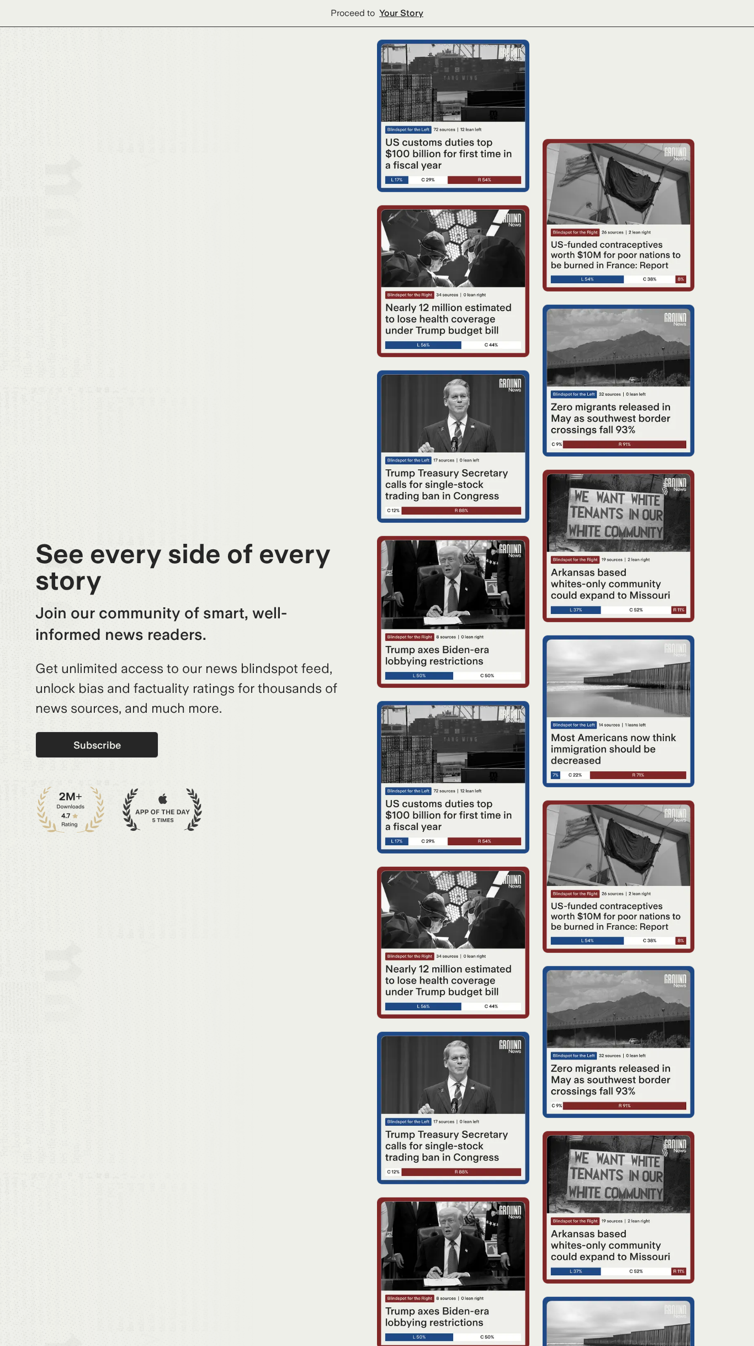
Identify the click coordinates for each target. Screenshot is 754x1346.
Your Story (401, 13)
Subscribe (97, 745)
